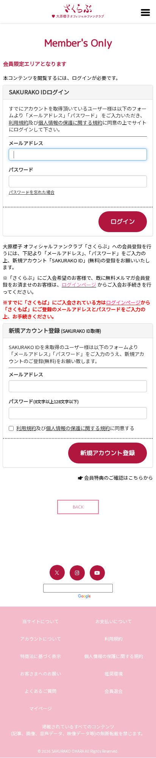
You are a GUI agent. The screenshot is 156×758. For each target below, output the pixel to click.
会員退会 (114, 691)
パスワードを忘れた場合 (32, 192)
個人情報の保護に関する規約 (70, 122)
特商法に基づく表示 (40, 656)
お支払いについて (113, 621)
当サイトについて (40, 621)
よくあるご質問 (40, 691)
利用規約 (18, 122)
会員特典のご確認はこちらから (118, 477)
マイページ (40, 708)
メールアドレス (26, 143)
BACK (78, 507)
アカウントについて (40, 638)
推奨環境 (114, 673)
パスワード (21, 169)
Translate (102, 595)
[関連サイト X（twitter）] (57, 572)
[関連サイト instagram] (77, 572)
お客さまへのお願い (40, 673)
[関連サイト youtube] (97, 572)
